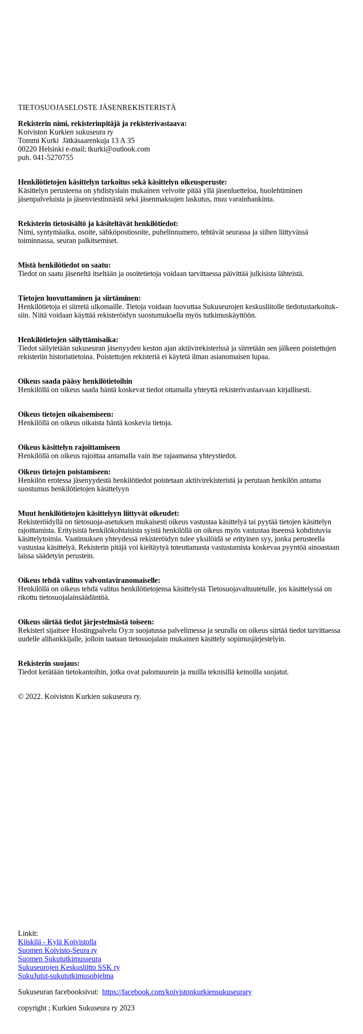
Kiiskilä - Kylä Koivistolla (57, 942)
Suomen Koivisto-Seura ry (57, 950)
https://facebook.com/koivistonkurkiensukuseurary (177, 992)
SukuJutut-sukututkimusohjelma (65, 976)
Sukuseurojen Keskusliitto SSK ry (69, 967)
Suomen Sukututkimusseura (59, 959)
